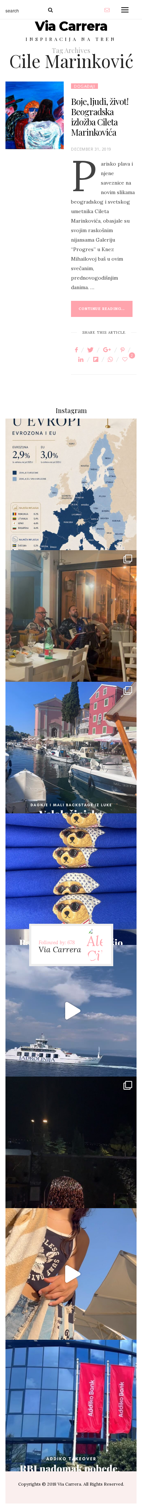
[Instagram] (125, 538)
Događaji (84, 86)
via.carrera (71, 478)
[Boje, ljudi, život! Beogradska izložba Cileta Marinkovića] (34, 115)
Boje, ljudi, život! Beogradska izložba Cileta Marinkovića (100, 116)
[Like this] (126, 359)
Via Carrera (71, 26)
